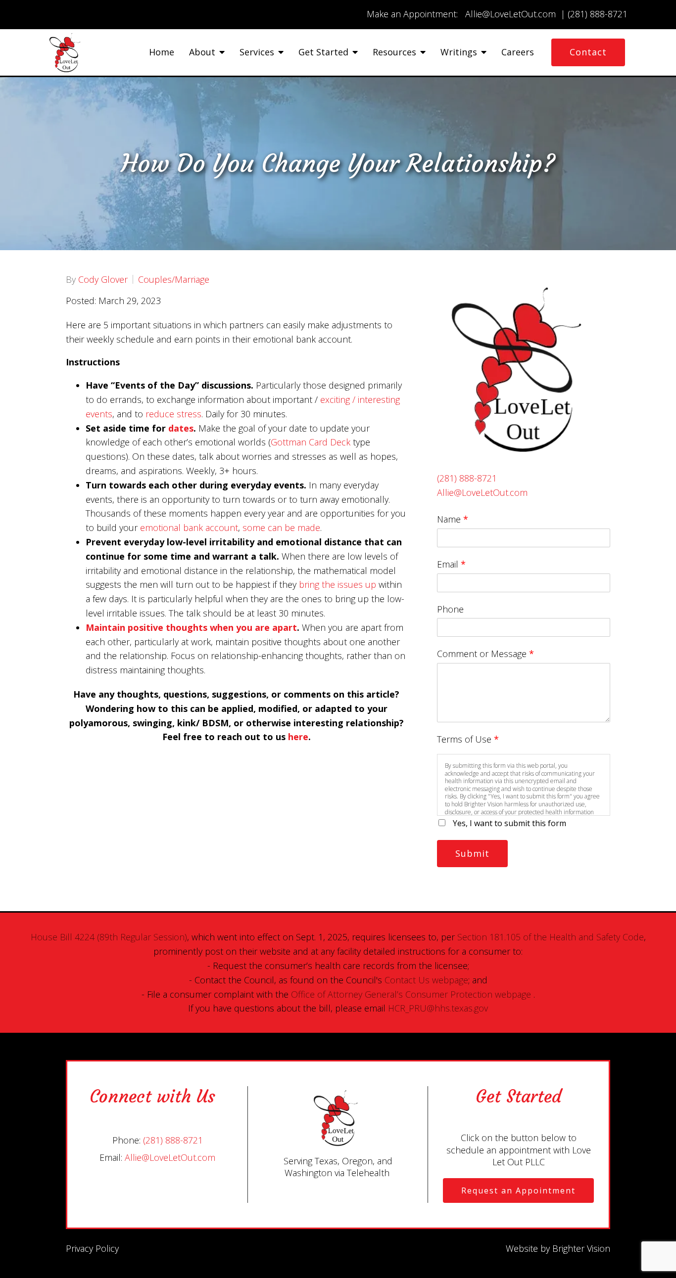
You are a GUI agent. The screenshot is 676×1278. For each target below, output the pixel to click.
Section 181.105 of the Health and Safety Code (550, 937)
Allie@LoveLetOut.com (482, 492)
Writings (458, 52)
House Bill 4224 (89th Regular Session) (109, 937)
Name (452, 519)
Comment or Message (485, 654)
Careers (517, 52)
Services (257, 52)
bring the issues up (337, 584)
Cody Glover (103, 279)
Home (161, 52)
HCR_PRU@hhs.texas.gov (438, 1008)
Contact (588, 52)
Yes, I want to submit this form (509, 823)
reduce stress (173, 414)
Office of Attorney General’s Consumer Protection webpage (411, 994)
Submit (472, 853)
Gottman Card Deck (310, 442)
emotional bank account (189, 527)
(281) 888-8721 (467, 478)
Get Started (323, 52)
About (202, 52)
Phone (450, 609)
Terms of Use (468, 739)
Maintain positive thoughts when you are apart (191, 627)
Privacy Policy (92, 1248)
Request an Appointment (518, 1190)
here (298, 737)
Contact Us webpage (426, 980)
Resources (394, 52)
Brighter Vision (581, 1248)
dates (180, 428)
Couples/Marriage (173, 279)
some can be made (281, 527)
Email (451, 564)
